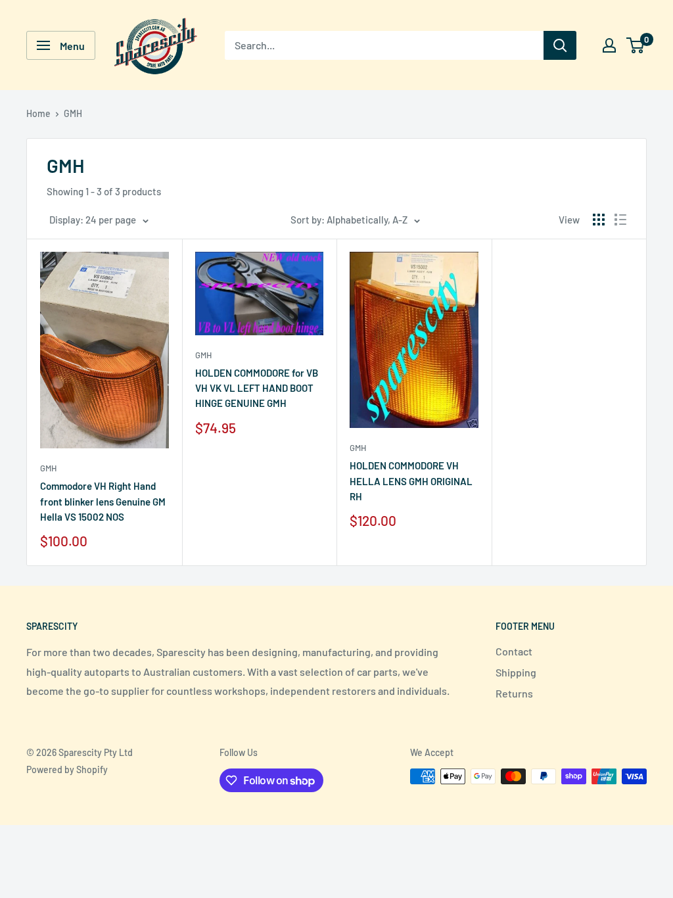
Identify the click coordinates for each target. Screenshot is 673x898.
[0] (636, 45)
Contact (514, 651)
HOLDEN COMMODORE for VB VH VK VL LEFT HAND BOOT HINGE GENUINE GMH (256, 388)
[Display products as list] (620, 219)
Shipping (516, 672)
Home (38, 113)
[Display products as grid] (599, 219)
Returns (514, 693)
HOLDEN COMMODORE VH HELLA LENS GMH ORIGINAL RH (411, 481)
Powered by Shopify (67, 769)
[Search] (560, 45)
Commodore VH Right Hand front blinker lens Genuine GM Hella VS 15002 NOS (103, 501)
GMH (73, 113)
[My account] (609, 45)
